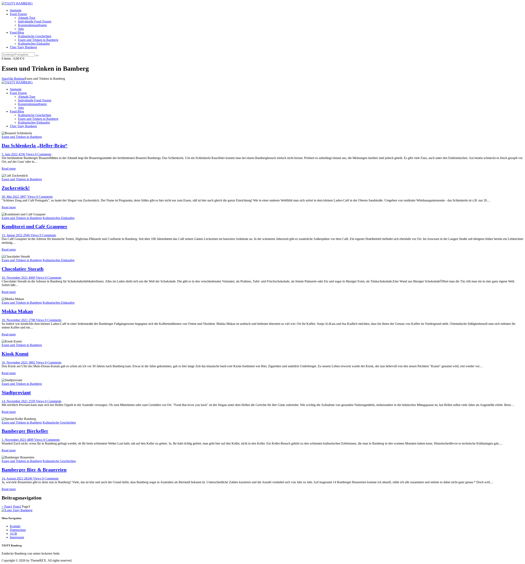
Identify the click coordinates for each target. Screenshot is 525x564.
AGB (13, 533)
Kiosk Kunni (15, 353)
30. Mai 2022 (11, 196)
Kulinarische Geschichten (59, 422)
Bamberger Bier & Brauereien (34, 469)
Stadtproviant (16, 392)
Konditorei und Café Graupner (34, 226)
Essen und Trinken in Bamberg (22, 137)
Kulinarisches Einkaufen (58, 218)
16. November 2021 (15, 277)
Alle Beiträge (16, 78)
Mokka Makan (17, 311)
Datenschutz (18, 530)
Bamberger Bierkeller (25, 431)
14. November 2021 (15, 401)
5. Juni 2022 (10, 154)
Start (5, 78)
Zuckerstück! (16, 188)
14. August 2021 (13, 478)
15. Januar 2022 (12, 235)
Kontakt (15, 526)
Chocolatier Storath (22, 269)
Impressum (17, 537)
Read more (9, 168)
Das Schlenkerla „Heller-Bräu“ (34, 145)
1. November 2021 (14, 439)
